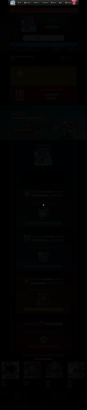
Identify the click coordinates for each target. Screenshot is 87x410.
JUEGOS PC (54, 2)
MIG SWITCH (46, 2)
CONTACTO (68, 2)
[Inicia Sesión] (74, 3)
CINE (61, 2)
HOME (20, 2)
